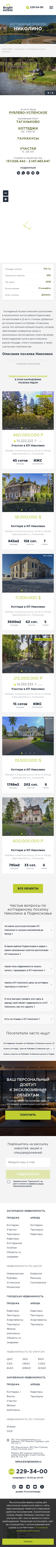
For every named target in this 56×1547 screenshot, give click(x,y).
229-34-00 (35, 7)
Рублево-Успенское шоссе (19, 451)
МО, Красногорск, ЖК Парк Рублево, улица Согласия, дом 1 (29, 1448)
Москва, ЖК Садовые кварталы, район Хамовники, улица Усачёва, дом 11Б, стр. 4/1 (28, 1455)
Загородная (19, 49)
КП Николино (35, 445)
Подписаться (28, 1174)
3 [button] (30, 427)
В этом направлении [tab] (28, 380)
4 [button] (34, 427)
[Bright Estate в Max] (14, 1487)
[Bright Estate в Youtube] (35, 1487)
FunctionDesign (32, 1491)
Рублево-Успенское (28, 112)
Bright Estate (7, 49)
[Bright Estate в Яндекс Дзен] (42, 1487)
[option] (28, 76)
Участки (28, 148)
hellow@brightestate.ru (28, 1461)
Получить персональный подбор (28, 1117)
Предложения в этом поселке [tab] (28, 376)
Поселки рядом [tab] (28, 383)
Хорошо (28, 1541)
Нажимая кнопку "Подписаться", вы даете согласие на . (28, 1184)
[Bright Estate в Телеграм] (28, 1487)
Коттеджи (28, 128)
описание (28, 364)
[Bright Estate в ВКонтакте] (21, 1487)
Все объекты (28, 888)
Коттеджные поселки (35, 49)
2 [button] (26, 427)
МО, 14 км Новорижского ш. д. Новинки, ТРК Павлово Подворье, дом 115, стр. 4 (30, 1441)
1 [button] (21, 427)
